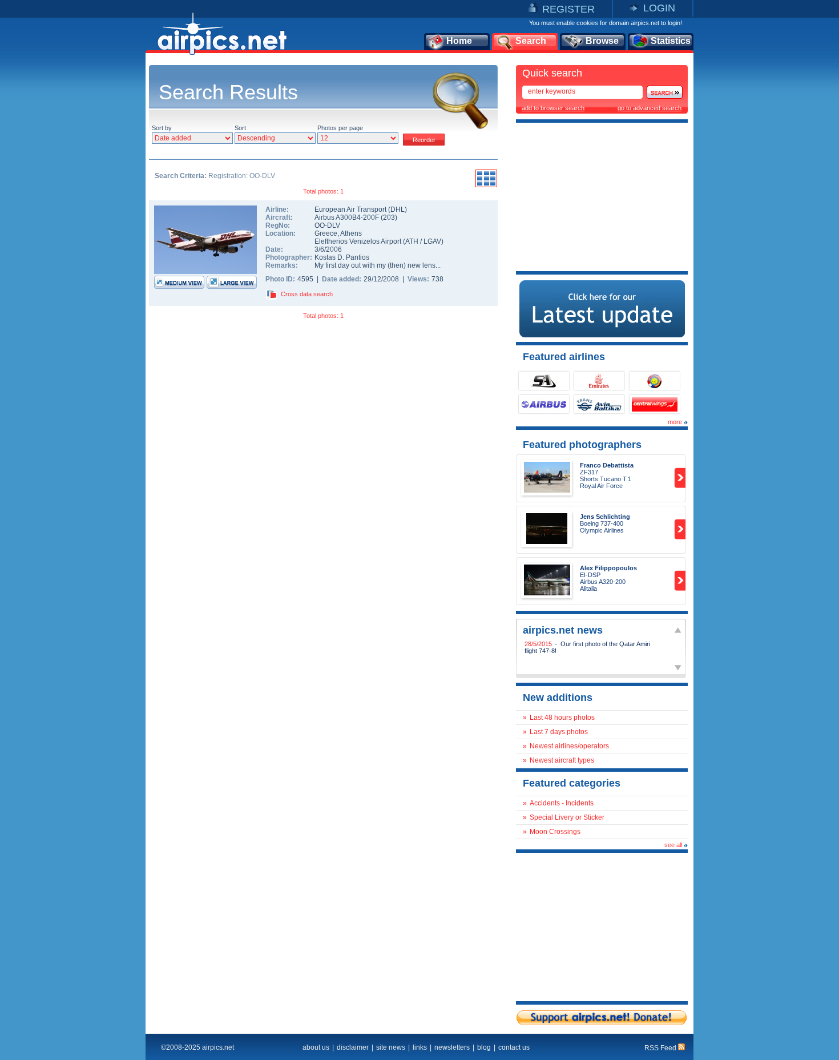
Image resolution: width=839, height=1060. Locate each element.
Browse (602, 41)
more (675, 421)
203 (389, 217)
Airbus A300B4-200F (347, 217)
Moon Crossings (555, 832)
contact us (514, 1047)
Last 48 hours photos (562, 718)
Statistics (671, 41)
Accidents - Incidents (562, 803)
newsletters (452, 1047)
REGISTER (568, 9)
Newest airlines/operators (569, 746)
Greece (325, 233)
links (420, 1047)
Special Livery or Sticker (567, 817)
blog (484, 1047)
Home (459, 41)
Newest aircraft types (562, 760)
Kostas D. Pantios (341, 257)
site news (390, 1047)
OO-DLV (327, 225)
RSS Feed (661, 1048)
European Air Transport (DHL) (360, 209)
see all (673, 844)
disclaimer (353, 1047)
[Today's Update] (602, 335)
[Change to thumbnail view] (486, 186)
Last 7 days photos (559, 732)
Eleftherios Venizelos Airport (357, 241)
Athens (351, 233)
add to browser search (553, 107)
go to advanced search (649, 107)
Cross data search (307, 294)
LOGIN (659, 8)
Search (530, 41)
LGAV (432, 241)
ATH (411, 241)
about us (315, 1047)
